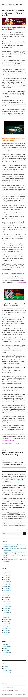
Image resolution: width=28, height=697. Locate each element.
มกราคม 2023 (6, 586)
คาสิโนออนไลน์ (7, 652)
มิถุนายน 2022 (6, 599)
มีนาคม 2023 (6, 583)
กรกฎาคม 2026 (7, 572)
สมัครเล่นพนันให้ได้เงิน (7, 687)
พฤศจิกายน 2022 (7, 590)
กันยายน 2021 (6, 615)
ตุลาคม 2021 (6, 614)
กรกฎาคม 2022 (7, 597)
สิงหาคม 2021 (6, 617)
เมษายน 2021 (6, 625)
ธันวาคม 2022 (6, 588)
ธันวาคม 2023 (6, 579)
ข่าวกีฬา (5, 648)
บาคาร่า (17, 443)
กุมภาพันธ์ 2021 (7, 628)
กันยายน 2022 (6, 594)
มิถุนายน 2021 (6, 621)
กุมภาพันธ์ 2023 (7, 584)
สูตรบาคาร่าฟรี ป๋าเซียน (8, 440)
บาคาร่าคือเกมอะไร (13, 512)
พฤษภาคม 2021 (7, 623)
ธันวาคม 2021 (6, 610)
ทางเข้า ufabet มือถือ (21, 282)
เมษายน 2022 (6, 603)
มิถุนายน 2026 (6, 573)
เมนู (24, 4)
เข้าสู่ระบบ (5, 666)
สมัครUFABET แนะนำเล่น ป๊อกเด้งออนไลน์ (12, 500)
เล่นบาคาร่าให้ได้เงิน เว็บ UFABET (10, 690)
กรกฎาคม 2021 (7, 619)
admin (5, 443)
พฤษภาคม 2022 (7, 601)
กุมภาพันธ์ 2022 (7, 606)
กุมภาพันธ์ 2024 (7, 575)
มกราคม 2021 (6, 630)
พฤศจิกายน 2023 (7, 581)
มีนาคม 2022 (6, 605)
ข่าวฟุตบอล (6, 650)
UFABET (21, 115)
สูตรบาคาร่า (7, 325)
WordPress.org (7, 672)
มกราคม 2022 (6, 608)
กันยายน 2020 (6, 634)
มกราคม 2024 (6, 577)
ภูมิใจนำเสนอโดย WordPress (19, 694)
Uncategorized (7, 646)
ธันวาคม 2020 (6, 632)
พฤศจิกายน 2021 (7, 612)
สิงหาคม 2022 (6, 595)
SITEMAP (4, 684)
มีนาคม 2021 (6, 626)
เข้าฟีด (4, 668)
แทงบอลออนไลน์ (7, 655)
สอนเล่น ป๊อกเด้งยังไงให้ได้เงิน (12, 5)
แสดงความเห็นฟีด (7, 670)
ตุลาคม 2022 (6, 592)
